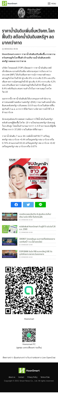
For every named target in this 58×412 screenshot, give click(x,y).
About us (12, 377)
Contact (21, 377)
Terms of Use (45, 377)
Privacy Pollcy (32, 377)
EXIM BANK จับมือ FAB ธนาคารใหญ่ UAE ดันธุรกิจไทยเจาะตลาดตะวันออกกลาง (35, 252)
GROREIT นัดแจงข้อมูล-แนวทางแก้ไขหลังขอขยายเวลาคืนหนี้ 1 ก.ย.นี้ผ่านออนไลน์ (37, 240)
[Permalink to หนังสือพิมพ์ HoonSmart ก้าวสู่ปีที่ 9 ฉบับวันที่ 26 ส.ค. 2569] (9, 229)
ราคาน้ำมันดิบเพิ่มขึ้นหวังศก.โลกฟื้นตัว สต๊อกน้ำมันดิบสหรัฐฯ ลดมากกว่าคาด (28, 36)
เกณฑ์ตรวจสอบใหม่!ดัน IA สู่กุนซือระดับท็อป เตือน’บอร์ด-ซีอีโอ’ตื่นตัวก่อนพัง (35, 215)
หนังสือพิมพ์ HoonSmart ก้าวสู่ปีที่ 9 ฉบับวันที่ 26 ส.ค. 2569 (37, 228)
